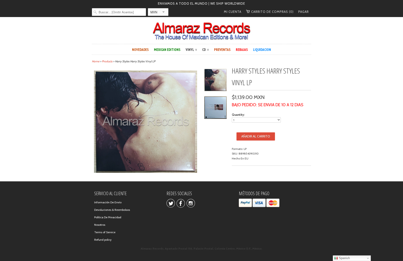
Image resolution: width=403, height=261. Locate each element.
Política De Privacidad (107, 217)
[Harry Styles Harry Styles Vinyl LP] (215, 80)
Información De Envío (108, 202)
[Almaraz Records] (201, 31)
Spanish (344, 258)
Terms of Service (104, 232)
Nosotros (99, 224)
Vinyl (191, 49)
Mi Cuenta (232, 12)
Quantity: (238, 114)
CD (205, 49)
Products (107, 61)
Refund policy (102, 239)
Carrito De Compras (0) (272, 12)
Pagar (303, 12)
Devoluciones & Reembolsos (112, 210)
